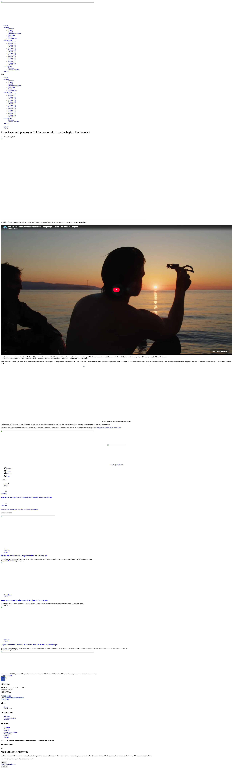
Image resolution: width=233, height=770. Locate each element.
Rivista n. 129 (12, 48)
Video (6, 128)
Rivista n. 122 (12, 60)
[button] (116, 74)
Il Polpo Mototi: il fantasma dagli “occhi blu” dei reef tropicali (24, 556)
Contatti (6, 71)
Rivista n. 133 (12, 42)
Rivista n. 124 (12, 56)
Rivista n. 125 (12, 55)
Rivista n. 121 (12, 61)
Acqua (6, 126)
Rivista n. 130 (12, 46)
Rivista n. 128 (12, 50)
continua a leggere (7, 675)
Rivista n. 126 (12, 53)
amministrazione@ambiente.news (14, 697)
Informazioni (8, 66)
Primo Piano (7, 595)
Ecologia (10, 30)
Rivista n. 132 (12, 43)
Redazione (6, 650)
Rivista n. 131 (12, 45)
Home (6, 25)
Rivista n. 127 (12, 51)
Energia (10, 37)
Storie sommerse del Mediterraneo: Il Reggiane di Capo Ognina (24, 600)
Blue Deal (7, 550)
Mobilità (10, 32)
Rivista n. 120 (12, 63)
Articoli (6, 27)
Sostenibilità (11, 35)
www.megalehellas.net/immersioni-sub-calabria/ (107, 427)
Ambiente (11, 28)
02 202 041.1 (7, 696)
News (6, 552)
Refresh (5, 766)
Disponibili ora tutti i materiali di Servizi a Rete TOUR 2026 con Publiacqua (29, 645)
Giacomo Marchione (8, 561)
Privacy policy (5, 699)
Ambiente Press (12, 38)
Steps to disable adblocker (8, 764)
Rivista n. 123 (12, 58)
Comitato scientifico (13, 69)
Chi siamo (11, 68)
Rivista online (8, 40)
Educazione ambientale (14, 33)
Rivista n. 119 (12, 64)
